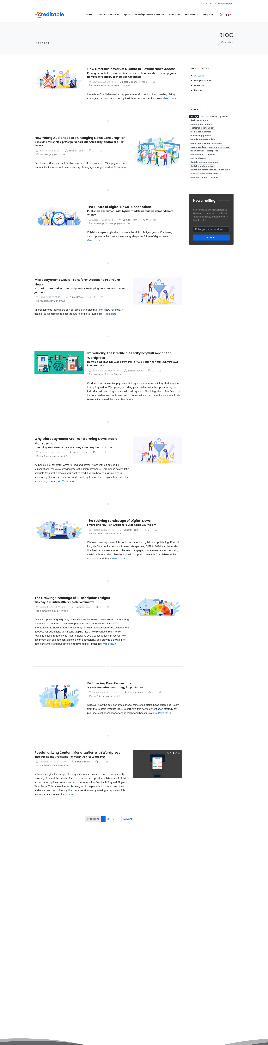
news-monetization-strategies (206, 143)
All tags (194, 116)
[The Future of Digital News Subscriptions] (59, 216)
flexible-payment (199, 120)
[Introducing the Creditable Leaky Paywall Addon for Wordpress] (59, 362)
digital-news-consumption (204, 162)
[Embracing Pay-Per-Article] (59, 696)
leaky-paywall (197, 151)
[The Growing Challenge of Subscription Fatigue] (157, 607)
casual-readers (198, 147)
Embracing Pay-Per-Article (109, 683)
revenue (211, 154)
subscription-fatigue (201, 124)
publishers (115, 85)
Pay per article (202, 80)
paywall (224, 116)
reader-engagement (200, 135)
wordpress (212, 151)
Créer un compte (223, 3)
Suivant (127, 818)
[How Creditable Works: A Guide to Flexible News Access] (59, 79)
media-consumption (200, 132)
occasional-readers (210, 173)
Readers (199, 90)
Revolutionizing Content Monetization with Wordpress (77, 752)
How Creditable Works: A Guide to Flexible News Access (131, 69)
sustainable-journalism (202, 128)
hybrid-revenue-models (202, 139)
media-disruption (199, 177)
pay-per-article (101, 85)
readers (126, 85)
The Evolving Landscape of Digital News (119, 521)
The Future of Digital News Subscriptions (119, 207)
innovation (224, 169)
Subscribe (211, 237)
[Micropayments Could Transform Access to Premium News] (157, 291)
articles (215, 177)
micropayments (209, 116)
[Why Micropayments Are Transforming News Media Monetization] (157, 450)
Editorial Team (129, 82)
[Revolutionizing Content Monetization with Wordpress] (157, 764)
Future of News (198, 158)
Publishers (200, 85)
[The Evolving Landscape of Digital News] (59, 529)
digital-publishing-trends (203, 169)
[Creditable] (49, 15)
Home (37, 42)
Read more (169, 98)
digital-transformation (202, 166)
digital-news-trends (219, 147)
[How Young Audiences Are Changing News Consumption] (157, 153)
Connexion (206, 3)
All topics (199, 75)
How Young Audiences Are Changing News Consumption (79, 138)
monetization (197, 154)
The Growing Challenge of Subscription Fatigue (72, 598)
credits (194, 173)
